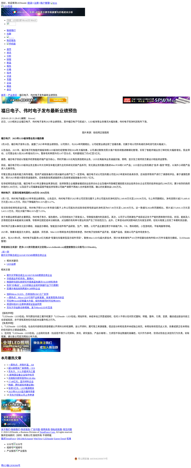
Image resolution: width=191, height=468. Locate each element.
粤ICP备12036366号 (10, 465)
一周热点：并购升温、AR (21, 365)
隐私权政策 (56, 429)
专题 (9, 79)
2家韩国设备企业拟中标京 (21, 375)
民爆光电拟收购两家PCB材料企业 (23, 288)
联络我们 (11, 30)
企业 (9, 83)
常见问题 (67, 429)
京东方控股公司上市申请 (22, 395)
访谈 (9, 76)
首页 (9, 49)
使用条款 (45, 429)
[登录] (30, 3)
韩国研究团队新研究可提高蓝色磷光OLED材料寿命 (32, 282)
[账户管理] (45, 3)
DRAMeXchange (25, 438)
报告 (9, 66)
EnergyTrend (60, 438)
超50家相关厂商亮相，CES (21, 368)
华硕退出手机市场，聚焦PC (20, 278)
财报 (9, 59)
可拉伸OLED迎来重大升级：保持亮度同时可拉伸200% (34, 301)
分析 (9, 56)
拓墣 (69, 438)
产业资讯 (12, 95)
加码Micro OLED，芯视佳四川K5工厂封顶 (27, 294)
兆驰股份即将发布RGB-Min (21, 378)
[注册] (36, 3)
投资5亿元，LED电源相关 (21, 388)
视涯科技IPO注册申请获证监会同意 (24, 304)
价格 (9, 69)
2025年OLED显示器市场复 (21, 391)
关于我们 (5, 429)
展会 (9, 86)
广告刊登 (35, 429)
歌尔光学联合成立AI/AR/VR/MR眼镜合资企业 (29, 275)
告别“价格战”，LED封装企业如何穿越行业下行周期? (33, 285)
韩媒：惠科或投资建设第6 (21, 385)
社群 (9, 34)
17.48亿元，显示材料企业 (21, 381)
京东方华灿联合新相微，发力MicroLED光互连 (29, 307)
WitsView (38, 438)
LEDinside (48, 438)
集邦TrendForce (8, 438)
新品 (9, 63)
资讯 (9, 53)
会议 (9, 89)
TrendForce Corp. (47, 432)
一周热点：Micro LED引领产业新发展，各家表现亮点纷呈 (35, 297)
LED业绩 (11, 264)
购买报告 (11, 40)
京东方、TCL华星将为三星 (21, 371)
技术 (9, 73)
